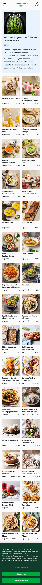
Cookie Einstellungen (21, 567)
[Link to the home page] (21, 4)
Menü (4, 6)
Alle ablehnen (21, 574)
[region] (21, 564)
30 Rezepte (8, 45)
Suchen (37, 6)
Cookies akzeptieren (21, 581)
